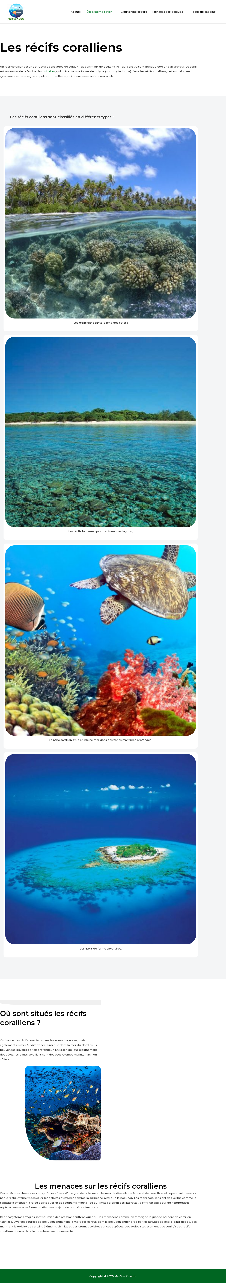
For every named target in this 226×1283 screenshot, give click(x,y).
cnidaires (49, 71)
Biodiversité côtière (134, 11)
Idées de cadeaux (204, 11)
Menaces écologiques (167, 11)
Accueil (76, 11)
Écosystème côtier (99, 11)
